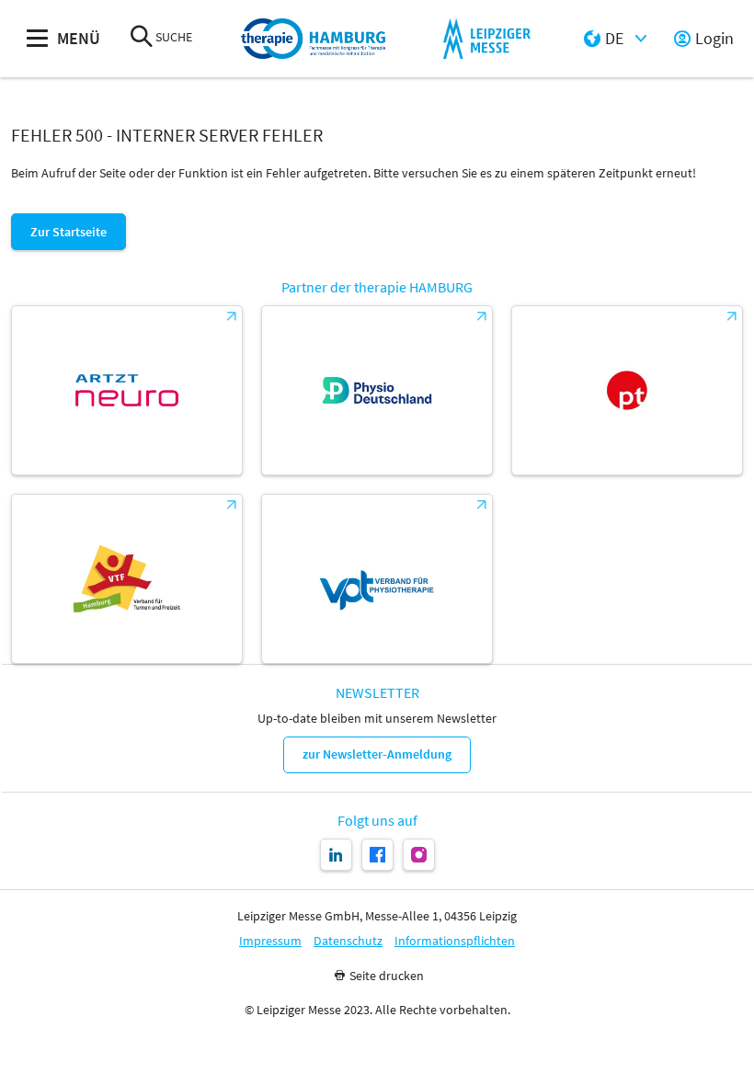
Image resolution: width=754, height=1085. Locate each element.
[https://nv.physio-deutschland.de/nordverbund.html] (377, 390)
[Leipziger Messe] (487, 39)
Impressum (270, 941)
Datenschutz (348, 941)
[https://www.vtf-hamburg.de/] (127, 579)
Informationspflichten (454, 941)
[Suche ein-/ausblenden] (142, 38)
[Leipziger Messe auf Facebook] (377, 855)
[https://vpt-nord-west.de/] (377, 579)
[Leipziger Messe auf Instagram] (419, 855)
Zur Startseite (68, 231)
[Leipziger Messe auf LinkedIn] (336, 855)
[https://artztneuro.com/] (127, 390)
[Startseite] (313, 39)
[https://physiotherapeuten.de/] (627, 390)
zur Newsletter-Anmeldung (377, 754)
